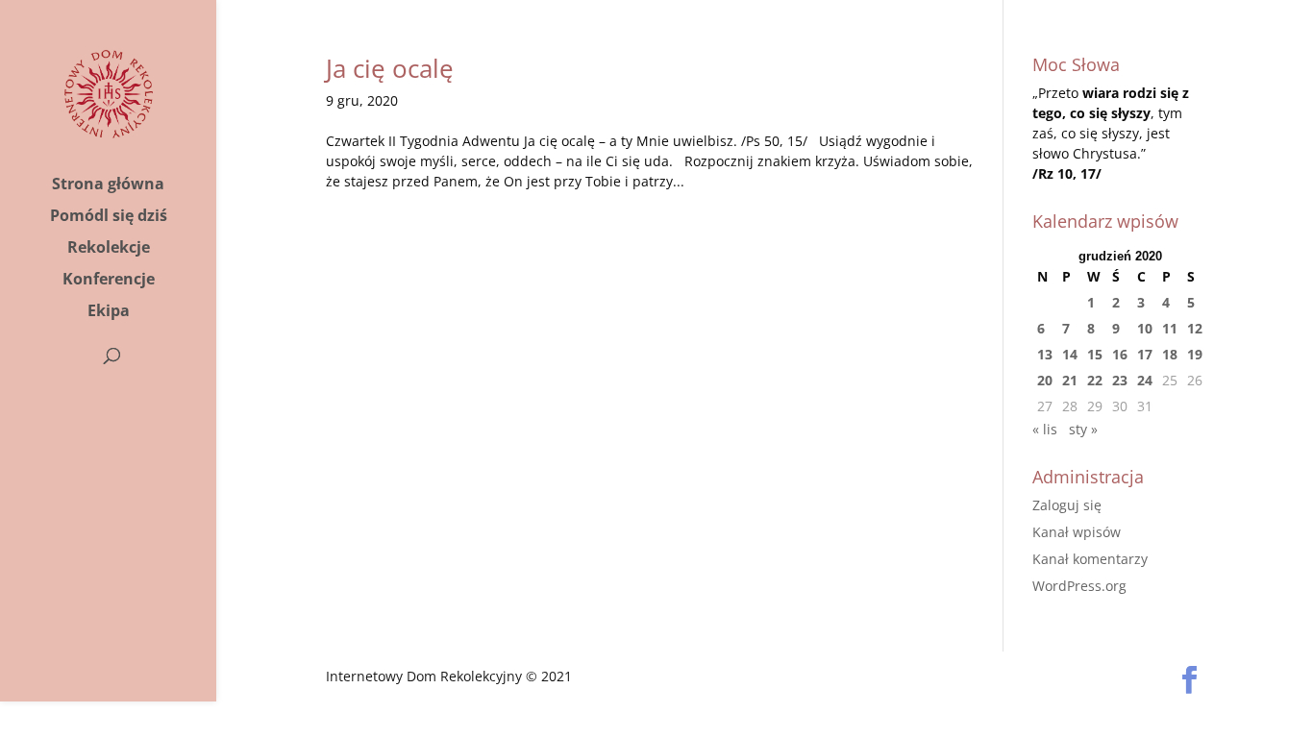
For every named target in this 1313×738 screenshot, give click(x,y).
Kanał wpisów (1076, 532)
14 (1070, 354)
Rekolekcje (108, 249)
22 (1094, 380)
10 (1144, 328)
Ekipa (108, 312)
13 (1045, 354)
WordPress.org (1079, 586)
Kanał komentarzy (1090, 559)
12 (1194, 328)
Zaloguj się (1067, 505)
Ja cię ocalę (390, 68)
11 (1169, 328)
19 (1194, 354)
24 (1144, 380)
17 (1144, 354)
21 (1070, 380)
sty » (1083, 429)
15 (1094, 354)
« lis (1044, 429)
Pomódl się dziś (108, 217)
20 (1045, 380)
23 (1119, 380)
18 (1169, 354)
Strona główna (108, 185)
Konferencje (108, 280)
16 (1119, 354)
